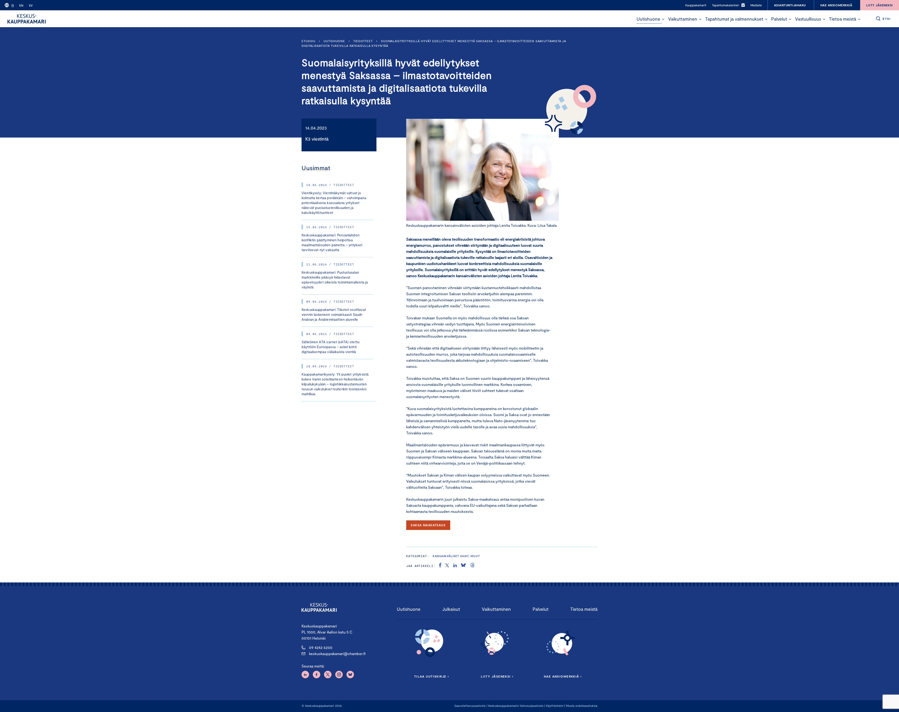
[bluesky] (463, 566)
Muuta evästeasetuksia (581, 706)
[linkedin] (455, 566)
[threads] (472, 565)
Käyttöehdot (555, 706)
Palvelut (779, 19)
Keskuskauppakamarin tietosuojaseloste (515, 706)
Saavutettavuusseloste (470, 706)
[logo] (26, 18)
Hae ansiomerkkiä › (563, 676)
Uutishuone (648, 19)
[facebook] (440, 566)
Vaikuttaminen (682, 19)
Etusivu (308, 41)
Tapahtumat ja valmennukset (734, 19)
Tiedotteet (363, 41)
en (21, 5)
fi (12, 5)
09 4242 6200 (320, 647)
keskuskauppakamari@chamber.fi (337, 653)
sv (31, 5)
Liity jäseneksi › (497, 676)
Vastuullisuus (808, 19)
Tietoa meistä (842, 19)
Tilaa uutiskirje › (431, 676)
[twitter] (447, 566)
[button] (663, 19)
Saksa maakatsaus (428, 525)
